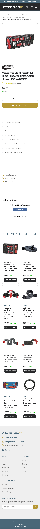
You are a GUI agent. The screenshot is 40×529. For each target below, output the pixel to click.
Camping (5, 471)
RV (8, 15)
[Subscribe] (35, 507)
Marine (4, 464)
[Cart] (31, 7)
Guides (24, 468)
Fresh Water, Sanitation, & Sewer (21, 15)
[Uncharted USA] (12, 7)
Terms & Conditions (8, 488)
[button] (7, 83)
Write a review (20, 209)
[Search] (27, 7)
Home (3, 15)
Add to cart (10, 280)
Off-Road (5, 475)
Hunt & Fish (5, 468)
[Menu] (36, 7)
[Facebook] (3, 450)
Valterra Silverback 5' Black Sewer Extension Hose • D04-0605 (29, 312)
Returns (4, 484)
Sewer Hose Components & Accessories (14, 17)
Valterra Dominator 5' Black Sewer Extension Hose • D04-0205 (10, 267)
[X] (10, 450)
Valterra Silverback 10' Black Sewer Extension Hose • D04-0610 (29, 267)
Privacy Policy (6, 492)
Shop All (24, 464)
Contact (24, 471)
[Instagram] (6, 450)
